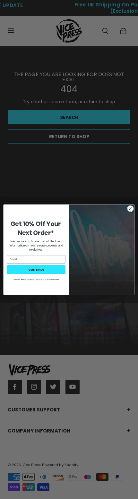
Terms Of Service (46, 279)
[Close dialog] (130, 208)
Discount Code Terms (33, 279)
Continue (36, 269)
